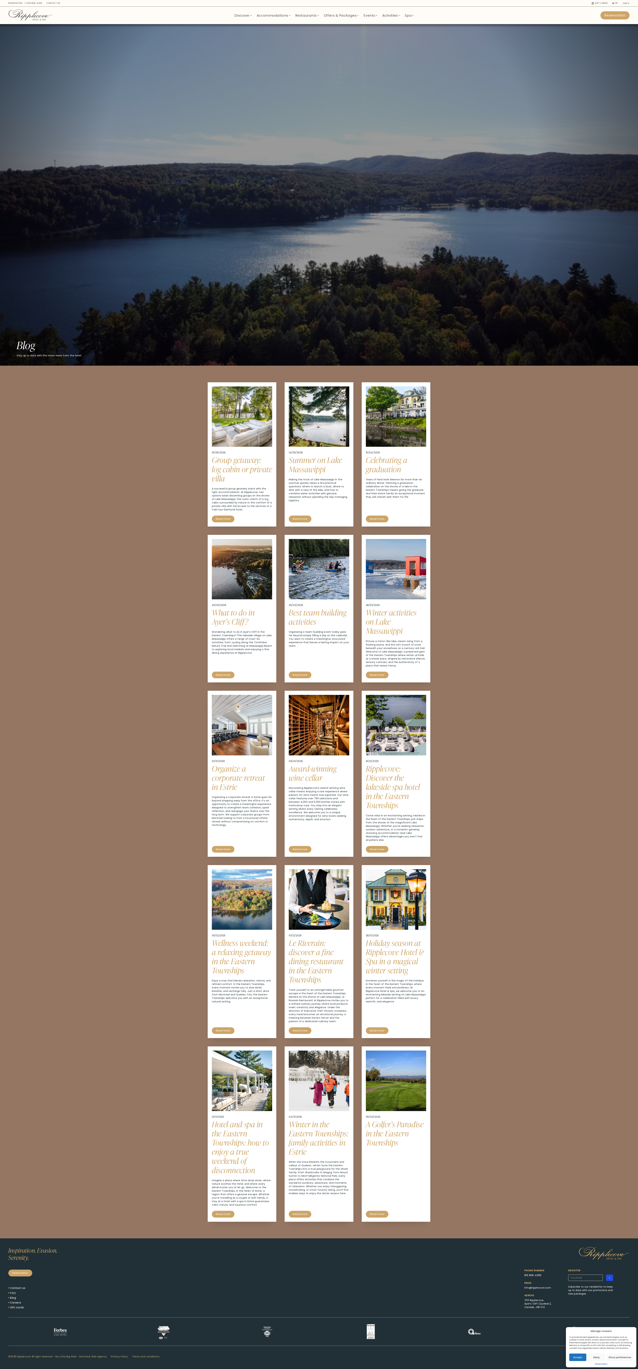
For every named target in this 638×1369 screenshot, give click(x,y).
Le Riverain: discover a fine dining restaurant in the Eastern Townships (316, 961)
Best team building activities (318, 617)
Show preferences (620, 1357)
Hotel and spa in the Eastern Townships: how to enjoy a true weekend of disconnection (240, 1147)
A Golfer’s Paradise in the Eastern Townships (395, 1133)
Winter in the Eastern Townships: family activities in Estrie (318, 1138)
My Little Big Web (65, 1356)
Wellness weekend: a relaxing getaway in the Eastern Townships (241, 956)
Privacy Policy (601, 1363)
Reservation (614, 15)
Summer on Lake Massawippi (315, 464)
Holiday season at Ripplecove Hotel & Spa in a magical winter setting (395, 956)
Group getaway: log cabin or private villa (242, 469)
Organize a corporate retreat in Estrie (238, 777)
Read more (223, 519)
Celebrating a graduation (386, 464)
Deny (596, 1357)
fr (616, 3)
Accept (577, 1357)
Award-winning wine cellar (313, 773)
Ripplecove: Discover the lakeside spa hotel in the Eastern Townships (393, 786)
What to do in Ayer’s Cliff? (233, 617)
